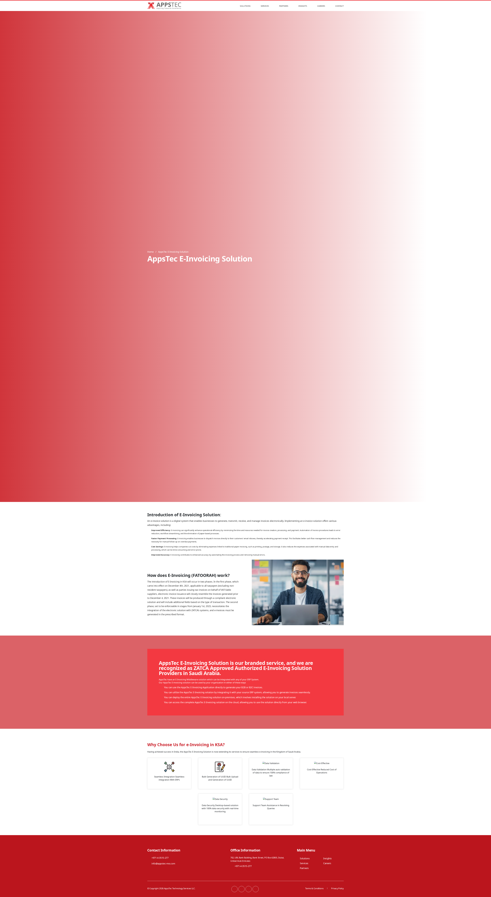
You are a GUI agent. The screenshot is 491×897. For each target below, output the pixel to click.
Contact (339, 6)
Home (150, 251)
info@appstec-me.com (163, 863)
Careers (321, 6)
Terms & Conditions (314, 888)
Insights (302, 6)
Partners (283, 6)
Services (265, 6)
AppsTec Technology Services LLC (179, 888)
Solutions (245, 6)
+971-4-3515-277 (160, 857)
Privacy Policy (337, 888)
